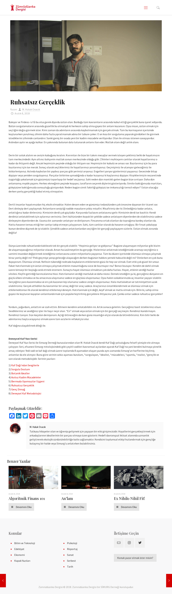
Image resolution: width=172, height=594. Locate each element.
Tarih (70, 566)
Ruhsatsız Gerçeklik (22, 385)
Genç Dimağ (18, 389)
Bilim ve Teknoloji (24, 543)
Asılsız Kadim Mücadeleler (26, 377)
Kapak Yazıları (22, 560)
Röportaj (72, 549)
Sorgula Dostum (20, 369)
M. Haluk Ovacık (31, 109)
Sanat (70, 554)
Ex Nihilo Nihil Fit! (129, 498)
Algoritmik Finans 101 (27, 498)
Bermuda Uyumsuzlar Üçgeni (27, 381)
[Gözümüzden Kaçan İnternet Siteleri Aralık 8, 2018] (169, 580)
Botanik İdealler (20, 373)
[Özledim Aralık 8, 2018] (3, 580)
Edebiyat (19, 549)
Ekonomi (19, 554)
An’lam (67, 498)
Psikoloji (72, 543)
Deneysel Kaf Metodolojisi (26, 393)
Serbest (71, 560)
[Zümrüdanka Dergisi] (23, 7)
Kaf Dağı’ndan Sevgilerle (25, 365)
